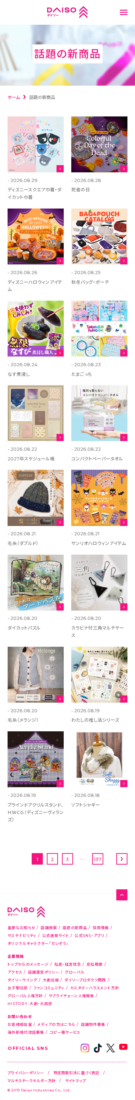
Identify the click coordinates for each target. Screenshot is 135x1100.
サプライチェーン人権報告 (71, 995)
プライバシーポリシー (26, 1072)
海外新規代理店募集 (26, 1032)
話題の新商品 (75, 927)
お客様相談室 (20, 1024)
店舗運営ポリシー (43, 972)
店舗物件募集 (93, 1024)
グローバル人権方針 (25, 995)
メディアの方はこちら (56, 1024)
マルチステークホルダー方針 (32, 1080)
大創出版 (51, 979)
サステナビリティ (22, 935)
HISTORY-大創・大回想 (30, 1003)
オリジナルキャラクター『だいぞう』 (38, 943)
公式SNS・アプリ (89, 935)
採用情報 (101, 927)
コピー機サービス (65, 1032)
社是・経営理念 (67, 964)
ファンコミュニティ (49, 987)
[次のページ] (121, 858)
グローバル (74, 972)
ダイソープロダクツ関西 (85, 979)
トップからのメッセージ (28, 964)
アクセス (15, 972)
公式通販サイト (55, 935)
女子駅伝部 (18, 987)
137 (97, 859)
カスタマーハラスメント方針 (94, 987)
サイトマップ (75, 1080)
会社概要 (94, 964)
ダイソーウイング (22, 979)
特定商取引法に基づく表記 (77, 1072)
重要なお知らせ (21, 927)
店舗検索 (49, 927)
